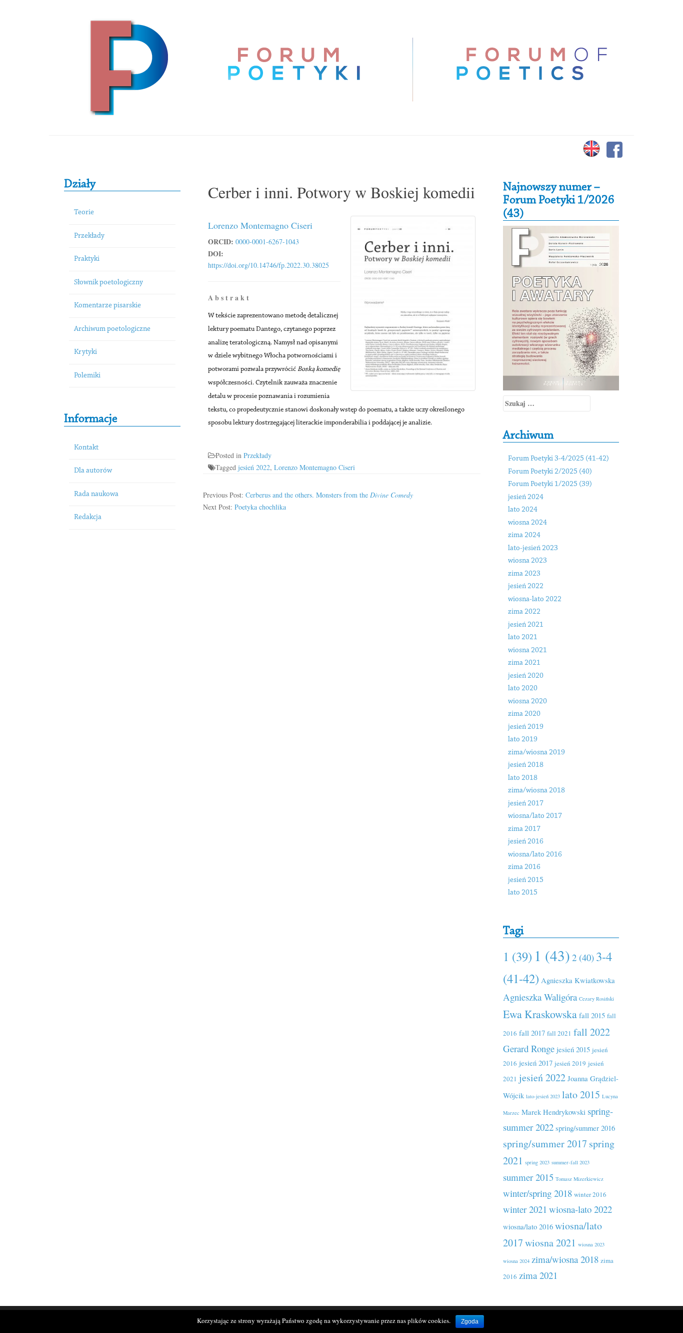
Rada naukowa (96, 494)
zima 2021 (524, 663)
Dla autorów (93, 471)
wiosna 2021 (527, 650)
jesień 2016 (526, 841)
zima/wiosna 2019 (536, 752)
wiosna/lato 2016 (535, 854)
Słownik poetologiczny (108, 282)
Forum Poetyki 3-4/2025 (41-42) (558, 459)
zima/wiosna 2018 (536, 790)
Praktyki (87, 259)
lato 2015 (523, 893)
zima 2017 (524, 829)
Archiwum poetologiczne (112, 329)
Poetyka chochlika (260, 507)
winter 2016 (590, 1194)
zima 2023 (524, 574)
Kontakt (86, 448)
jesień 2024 (526, 497)
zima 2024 (524, 535)
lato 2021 (523, 637)
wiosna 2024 (527, 523)
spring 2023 (537, 1162)
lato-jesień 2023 (533, 548)
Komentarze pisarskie (107, 305)
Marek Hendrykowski (554, 1112)
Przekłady (89, 236)
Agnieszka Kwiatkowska (578, 980)
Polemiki (87, 375)
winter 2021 (525, 1209)
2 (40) (583, 957)
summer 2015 (528, 1177)
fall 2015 (592, 1015)
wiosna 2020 (527, 701)
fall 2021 (559, 1033)
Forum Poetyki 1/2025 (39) (550, 484)
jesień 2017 (526, 803)
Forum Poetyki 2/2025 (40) (550, 472)
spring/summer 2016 (585, 1128)
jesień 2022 (254, 467)
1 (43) (552, 955)
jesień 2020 (526, 676)
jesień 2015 (526, 880)
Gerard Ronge (528, 1048)
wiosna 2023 (527, 561)
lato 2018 (523, 778)
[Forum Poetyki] (128, 66)
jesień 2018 (526, 765)
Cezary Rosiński (596, 998)
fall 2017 (532, 1033)
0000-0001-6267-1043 (267, 241)
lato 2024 (523, 510)
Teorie (84, 212)
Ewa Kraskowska (540, 1014)
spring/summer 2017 (545, 1143)
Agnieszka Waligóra (540, 997)
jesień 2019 (526, 727)
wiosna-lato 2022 (535, 599)
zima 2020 (524, 714)
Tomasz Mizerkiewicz (580, 1178)
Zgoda (469, 1321)
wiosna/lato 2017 (535, 816)
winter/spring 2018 (537, 1193)
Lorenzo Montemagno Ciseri (260, 225)
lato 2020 (523, 688)
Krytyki (85, 352)
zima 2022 (524, 612)
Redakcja (88, 517)
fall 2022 (592, 1032)
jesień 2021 (526, 625)
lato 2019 (523, 739)
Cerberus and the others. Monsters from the (329, 495)
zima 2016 (524, 867)
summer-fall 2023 (571, 1162)
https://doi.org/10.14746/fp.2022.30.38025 (268, 265)
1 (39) (517, 956)
